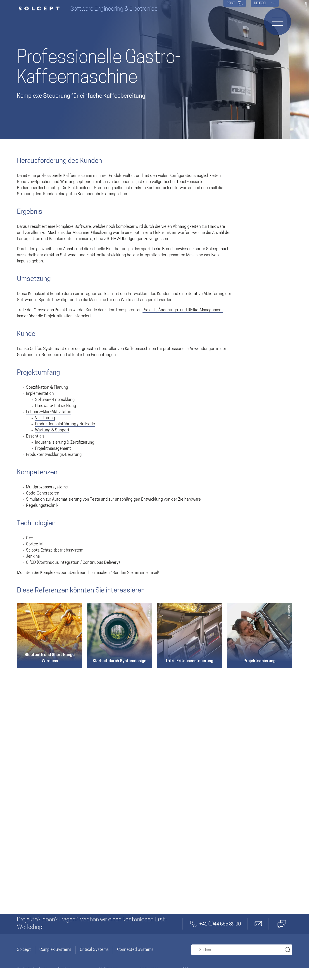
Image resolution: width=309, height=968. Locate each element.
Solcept (24, 950)
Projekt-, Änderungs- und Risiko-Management (183, 310)
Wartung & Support (52, 430)
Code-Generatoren (42, 494)
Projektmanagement (53, 449)
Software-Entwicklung (55, 400)
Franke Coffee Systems (38, 349)
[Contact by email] (258, 924)
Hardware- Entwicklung (55, 406)
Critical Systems (94, 950)
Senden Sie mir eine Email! (135, 573)
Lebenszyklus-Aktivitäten (48, 412)
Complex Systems (55, 950)
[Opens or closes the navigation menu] (277, 21)
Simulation (35, 500)
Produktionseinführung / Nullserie (65, 424)
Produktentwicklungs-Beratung (54, 455)
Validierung (45, 418)
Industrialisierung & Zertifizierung (64, 443)
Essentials (35, 437)
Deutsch (261, 3)
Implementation (40, 394)
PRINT (231, 3)
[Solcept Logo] (41, 9)
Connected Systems (135, 950)
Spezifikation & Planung (47, 388)
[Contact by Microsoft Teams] (281, 924)
